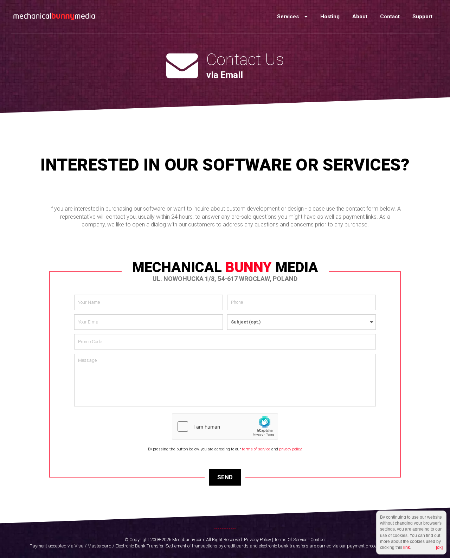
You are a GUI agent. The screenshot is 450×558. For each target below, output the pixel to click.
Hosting (330, 16)
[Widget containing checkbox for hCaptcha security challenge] (225, 426)
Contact (390, 16)
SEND (225, 477)
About (359, 16)
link (406, 547)
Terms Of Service (290, 539)
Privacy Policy (257, 539)
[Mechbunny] (54, 16)
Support (422, 16)
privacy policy (290, 449)
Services (288, 16)
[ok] (439, 547)
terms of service (256, 449)
